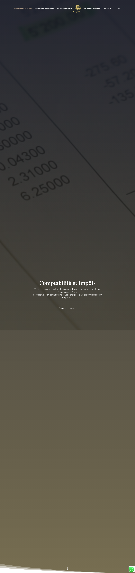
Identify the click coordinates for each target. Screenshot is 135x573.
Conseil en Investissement (44, 8)
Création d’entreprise (64, 8)
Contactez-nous (68, 308)
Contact (118, 8)
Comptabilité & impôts (23, 8)
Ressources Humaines (92, 8)
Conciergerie (107, 8)
